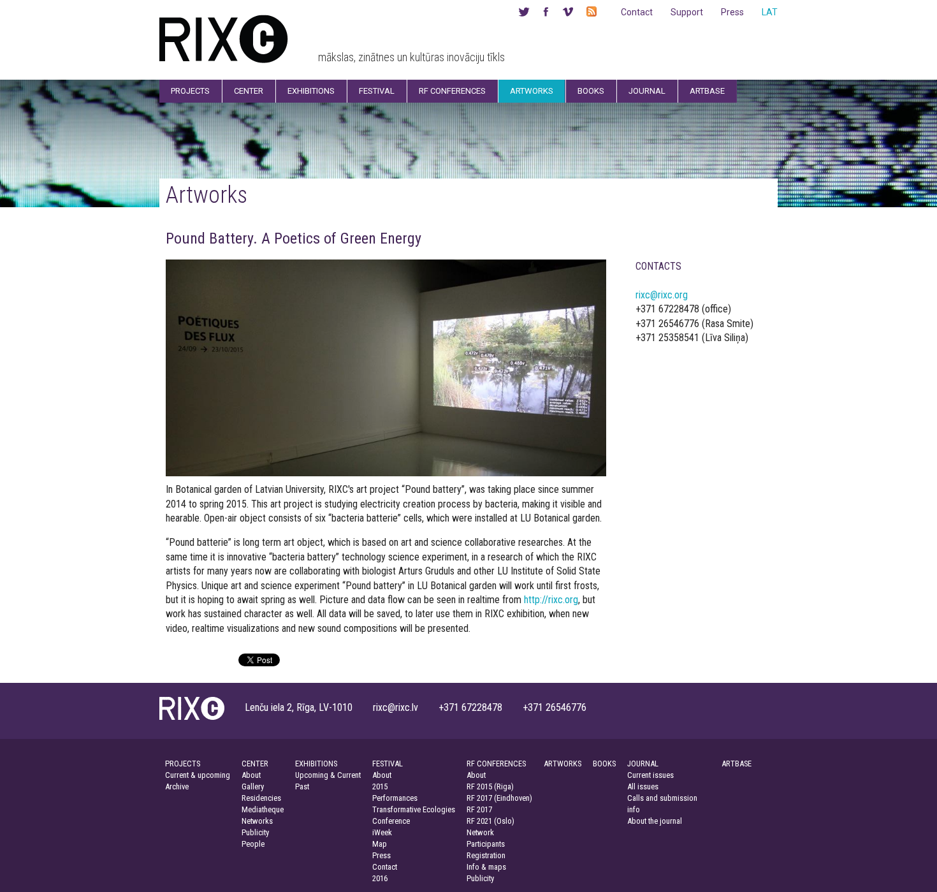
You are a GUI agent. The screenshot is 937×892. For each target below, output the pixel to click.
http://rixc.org (551, 600)
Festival (377, 91)
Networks (257, 821)
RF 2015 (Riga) (490, 786)
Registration (486, 855)
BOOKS (604, 763)
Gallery (253, 786)
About (251, 775)
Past (302, 786)
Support (687, 12)
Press (732, 12)
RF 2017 (479, 809)
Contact (637, 12)
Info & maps (486, 867)
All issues (642, 786)
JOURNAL (642, 763)
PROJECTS (182, 763)
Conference (391, 821)
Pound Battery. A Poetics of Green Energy (293, 238)
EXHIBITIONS (316, 763)
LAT (770, 12)
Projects (190, 91)
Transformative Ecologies (413, 809)
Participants (486, 844)
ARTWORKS (562, 763)
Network (480, 832)
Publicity (255, 832)
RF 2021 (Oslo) (490, 821)
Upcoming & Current (328, 775)
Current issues (650, 775)
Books (590, 91)
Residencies (261, 798)
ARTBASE (737, 763)
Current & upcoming (197, 775)
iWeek (382, 832)
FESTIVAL (387, 763)
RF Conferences (452, 91)
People (253, 844)
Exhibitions (311, 91)
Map (379, 844)
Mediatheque (263, 809)
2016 (380, 878)
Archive (177, 786)
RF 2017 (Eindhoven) (499, 798)
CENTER (255, 763)
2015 (380, 786)
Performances (395, 798)
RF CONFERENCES (496, 763)
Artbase (707, 91)
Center (248, 91)
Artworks (531, 91)
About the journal (654, 821)
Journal (646, 91)
